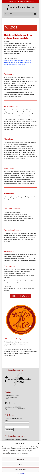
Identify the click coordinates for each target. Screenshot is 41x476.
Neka (20, 464)
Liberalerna (27, 60)
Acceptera (20, 459)
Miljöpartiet (7, 62)
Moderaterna (15, 62)
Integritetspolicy (21, 473)
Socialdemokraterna (25, 62)
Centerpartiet (8, 60)
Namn (6, 420)
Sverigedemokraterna (10, 64)
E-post (6, 425)
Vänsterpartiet (21, 64)
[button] (38, 443)
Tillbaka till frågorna (20, 296)
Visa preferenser (20, 469)
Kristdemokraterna (17, 60)
